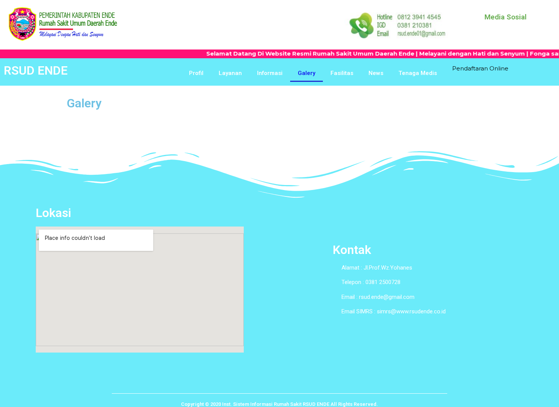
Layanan (230, 73)
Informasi (270, 73)
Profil (196, 73)
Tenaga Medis (418, 73)
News (375, 73)
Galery (306, 73)
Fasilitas (341, 73)
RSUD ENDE (36, 70)
